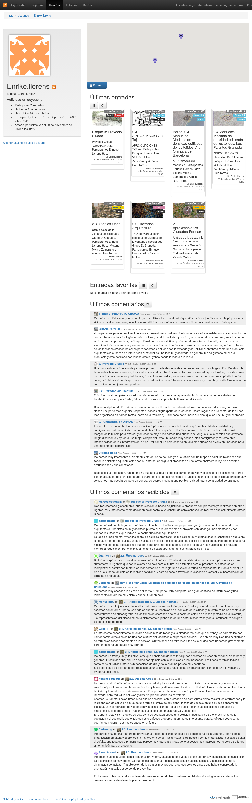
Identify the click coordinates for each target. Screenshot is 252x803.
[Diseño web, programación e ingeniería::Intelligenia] (220, 797)
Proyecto (98, 85)
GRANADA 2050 (109, 329)
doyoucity (17, 4)
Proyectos (37, 5)
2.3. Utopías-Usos (132, 555)
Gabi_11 (104, 629)
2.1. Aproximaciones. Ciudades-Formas (150, 602)
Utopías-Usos (107, 453)
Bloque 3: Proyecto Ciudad (148, 501)
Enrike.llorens (42, 15)
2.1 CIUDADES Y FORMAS (115, 422)
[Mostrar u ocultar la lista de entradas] (103, 105)
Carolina (104, 583)
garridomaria (107, 521)
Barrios (87, 5)
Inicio (10, 15)
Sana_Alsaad (107, 752)
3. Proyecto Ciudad (111, 364)
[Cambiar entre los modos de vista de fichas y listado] (94, 105)
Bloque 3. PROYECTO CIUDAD (119, 314)
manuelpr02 (106, 602)
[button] (181, 37)
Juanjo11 (104, 555)
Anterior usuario (13, 143)
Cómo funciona (38, 799)
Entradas (71, 5)
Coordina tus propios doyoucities (75, 799)
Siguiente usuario (34, 143)
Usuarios (54, 5)
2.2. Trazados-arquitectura (116, 391)
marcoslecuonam (110, 501)
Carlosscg (105, 729)
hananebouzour (109, 678)
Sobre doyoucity (13, 799)
